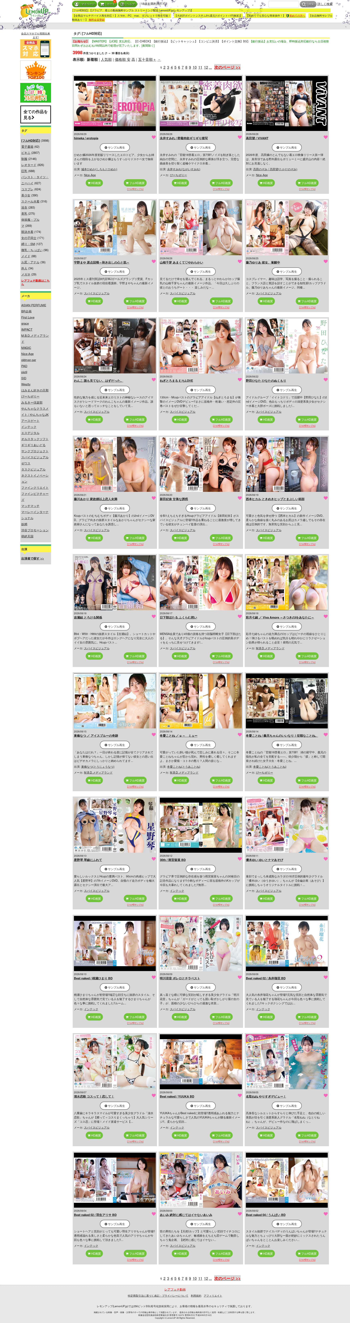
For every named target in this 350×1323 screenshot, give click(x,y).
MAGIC (26, 347)
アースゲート (30, 420)
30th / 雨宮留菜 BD (173, 860)
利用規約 (196, 1295)
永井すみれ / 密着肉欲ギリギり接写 (184, 138)
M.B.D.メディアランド (270, 648)
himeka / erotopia (86, 138)
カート (111, 4)
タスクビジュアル (33, 469)
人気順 (106, 59)
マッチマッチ (30, 506)
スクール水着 (30, 201)
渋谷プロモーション (35, 530)
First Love (27, 317)
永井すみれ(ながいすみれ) (183, 169)
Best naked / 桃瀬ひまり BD (93, 978)
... (210, 67)
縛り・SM (28, 244)
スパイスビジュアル (35, 457)
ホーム (21, 26)
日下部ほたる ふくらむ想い (178, 617)
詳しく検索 (325, 4)
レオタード (28, 165)
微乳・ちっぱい (32, 250)
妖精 (24, 524)
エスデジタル (30, 433)
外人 (24, 268)
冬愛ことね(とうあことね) (183, 766)
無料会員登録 (97, 19)
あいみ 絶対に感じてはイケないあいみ (186, 1215)
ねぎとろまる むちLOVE (176, 380)
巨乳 (24, 171)
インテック (28, 427)
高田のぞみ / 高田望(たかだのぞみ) (275, 169)
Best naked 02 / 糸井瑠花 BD (266, 978)
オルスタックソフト (35, 439)
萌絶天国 (27, 536)
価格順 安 (122, 59)
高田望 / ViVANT (257, 138)
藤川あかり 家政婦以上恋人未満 (95, 499)
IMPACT (26, 329)
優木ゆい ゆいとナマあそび (264, 860)
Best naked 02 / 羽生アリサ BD (95, 1215)
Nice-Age (27, 354)
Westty (26, 384)
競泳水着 (27, 231)
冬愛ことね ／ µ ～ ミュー (178, 735)
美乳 (24, 213)
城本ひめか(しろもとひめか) (99, 169)
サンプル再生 (116, 147)
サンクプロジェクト (35, 451)
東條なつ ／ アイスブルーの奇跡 (96, 735)
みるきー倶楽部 (32, 402)
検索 (311, 4)
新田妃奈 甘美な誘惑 (174, 499)
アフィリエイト (213, 1295)
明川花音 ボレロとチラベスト (180, 978)
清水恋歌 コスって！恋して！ (94, 1096)
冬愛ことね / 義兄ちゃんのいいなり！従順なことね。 (282, 735)
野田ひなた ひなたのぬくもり (266, 380)
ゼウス (25, 463)
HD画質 (95, 183)
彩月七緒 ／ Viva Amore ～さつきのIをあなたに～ (280, 617)
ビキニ (25, 152)
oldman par (28, 360)
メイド (25, 256)
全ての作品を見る (35, 114)
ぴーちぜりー (30, 396)
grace (25, 323)
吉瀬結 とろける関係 (88, 617)
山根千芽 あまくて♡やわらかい (181, 262)
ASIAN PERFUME (33, 305)
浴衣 (24, 207)
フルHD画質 (136, 183)
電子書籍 (27, 146)
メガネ (25, 274)
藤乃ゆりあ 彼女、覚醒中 (263, 262)
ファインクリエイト (35, 487)
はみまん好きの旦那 (35, 390)
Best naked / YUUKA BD (177, 1096)
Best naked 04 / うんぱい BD (266, 1215)
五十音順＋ (147, 59)
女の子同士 (28, 238)
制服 (24, 159)
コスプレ (27, 189)
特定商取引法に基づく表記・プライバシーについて (158, 1295)
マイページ (88, 4)
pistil (24, 372)
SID (23, 378)
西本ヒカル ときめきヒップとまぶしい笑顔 (275, 499)
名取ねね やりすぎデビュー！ (266, 1096)
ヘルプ (131, 4)
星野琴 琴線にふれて (88, 860)
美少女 (25, 195)
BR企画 (26, 311)
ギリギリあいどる (33, 445)
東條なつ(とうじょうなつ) (97, 766)
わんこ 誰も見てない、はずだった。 (98, 380)
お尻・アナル (30, 262)
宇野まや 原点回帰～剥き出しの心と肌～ (101, 262)
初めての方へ (297, 15)
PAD (24, 366)
